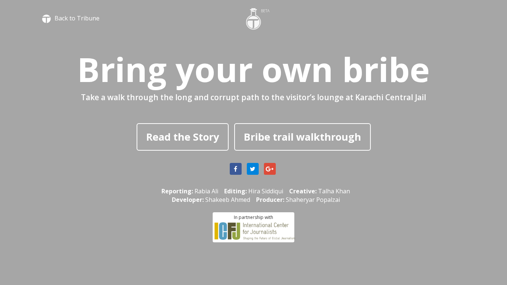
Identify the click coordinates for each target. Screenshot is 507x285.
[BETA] (253, 18)
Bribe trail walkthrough (302, 137)
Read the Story (182, 137)
